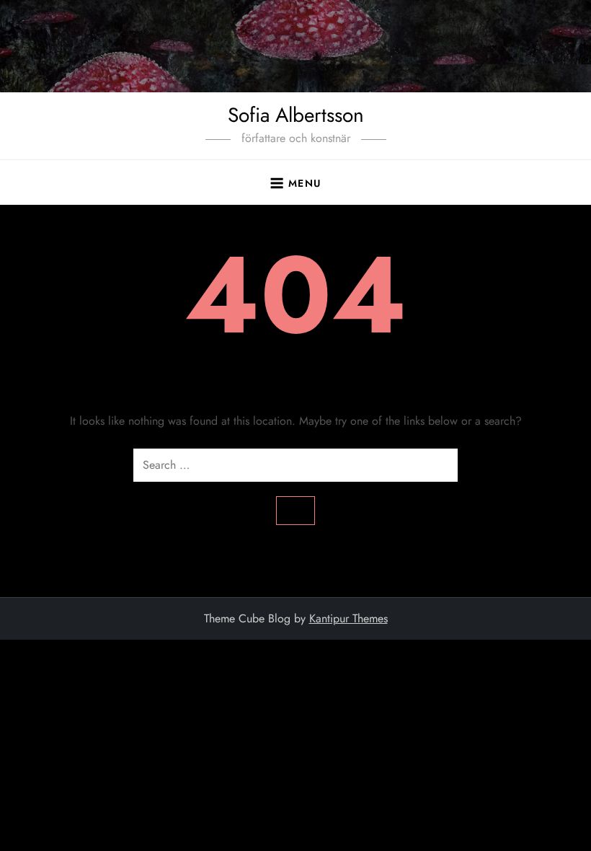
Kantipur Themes (348, 618)
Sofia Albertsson (296, 115)
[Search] (295, 510)
